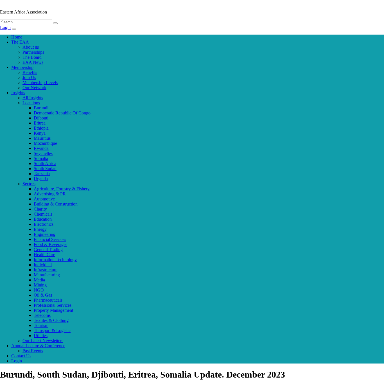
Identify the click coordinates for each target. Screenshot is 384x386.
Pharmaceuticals (48, 300)
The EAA (20, 42)
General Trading (48, 249)
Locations (31, 102)
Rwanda (41, 148)
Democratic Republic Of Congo (62, 112)
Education (43, 219)
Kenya (40, 133)
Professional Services (52, 305)
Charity (40, 209)
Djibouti (41, 118)
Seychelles (43, 153)
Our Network (34, 87)
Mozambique (45, 143)
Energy (40, 229)
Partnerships (33, 52)
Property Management (53, 310)
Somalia (41, 158)
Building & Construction (56, 204)
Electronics (43, 224)
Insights (18, 92)
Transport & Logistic (52, 330)
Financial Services (50, 239)
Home (16, 37)
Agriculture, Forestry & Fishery (62, 188)
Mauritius (42, 138)
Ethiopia (41, 128)
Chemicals (43, 214)
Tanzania (42, 173)
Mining (40, 285)
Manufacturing (47, 274)
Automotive (44, 199)
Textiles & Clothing (51, 320)
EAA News (32, 62)
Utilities (41, 335)
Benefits (29, 72)
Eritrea (40, 123)
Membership (22, 67)
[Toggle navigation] (14, 29)
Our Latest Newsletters (42, 340)
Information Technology (55, 259)
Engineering (44, 234)
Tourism (41, 325)
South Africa (45, 163)
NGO (39, 290)
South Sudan (45, 168)
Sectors (28, 183)
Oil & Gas (43, 295)
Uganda (41, 178)
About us (30, 47)
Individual (43, 264)
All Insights (32, 97)
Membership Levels (40, 82)
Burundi (41, 107)
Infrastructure (45, 269)
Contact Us (21, 355)
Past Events (32, 350)
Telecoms (42, 315)
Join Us (29, 77)
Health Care (44, 254)
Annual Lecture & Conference (38, 345)
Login (5, 27)
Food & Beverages (50, 244)
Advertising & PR (50, 193)
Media (39, 279)
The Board (32, 57)
